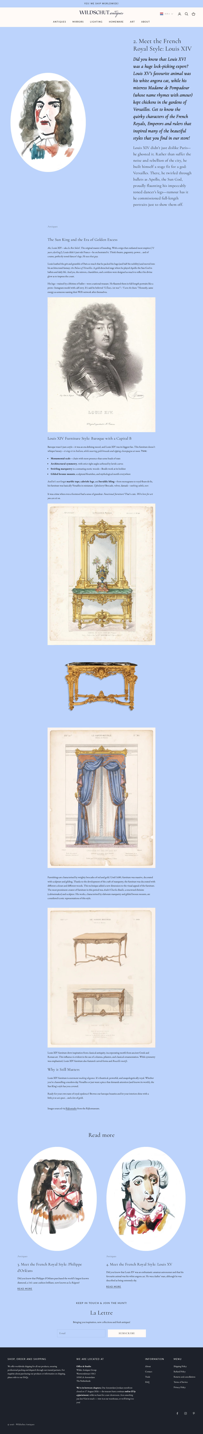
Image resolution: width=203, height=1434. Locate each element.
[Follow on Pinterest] (193, 1413)
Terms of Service (181, 1382)
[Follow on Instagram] (185, 1413)
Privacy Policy (180, 1387)
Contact (148, 1371)
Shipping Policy (180, 1366)
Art (132, 22)
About (145, 22)
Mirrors (78, 22)
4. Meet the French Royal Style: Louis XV (139, 1264)
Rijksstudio (71, 1108)
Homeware (116, 22)
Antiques (59, 22)
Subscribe (127, 1333)
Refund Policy (180, 1371)
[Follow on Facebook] (177, 1413)
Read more (24, 1289)
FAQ (147, 1382)
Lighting (96, 22)
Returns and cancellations (184, 1376)
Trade (147, 1376)
